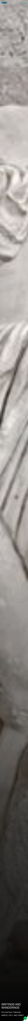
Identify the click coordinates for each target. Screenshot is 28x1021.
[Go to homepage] (6, 3)
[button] (23, 3)
